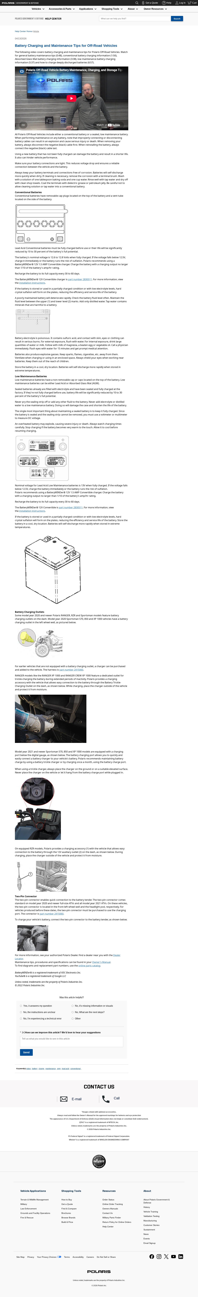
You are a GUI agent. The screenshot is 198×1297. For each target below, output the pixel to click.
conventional (75, 1069)
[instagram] (159, 1258)
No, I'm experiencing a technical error (42, 1018)
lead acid (65, 1069)
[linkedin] (180, 1258)
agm (59, 1069)
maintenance (51, 1069)
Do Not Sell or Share (106, 1257)
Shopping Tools (110, 9)
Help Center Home (23, 31)
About (131, 9)
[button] (79, 1099)
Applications (86, 9)
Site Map (20, 1257)
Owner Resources (154, 9)
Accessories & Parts (60, 9)
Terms (67, 1257)
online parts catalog (89, 965)
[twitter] (166, 1258)
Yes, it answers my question (37, 1006)
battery (34, 1069)
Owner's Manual (101, 962)
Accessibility (78, 1257)
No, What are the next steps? (90, 1012)
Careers (90, 1257)
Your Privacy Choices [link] (46, 1257)
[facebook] (151, 1258)
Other (78, 1018)
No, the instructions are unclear (39, 1012)
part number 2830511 (80, 279)
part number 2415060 (71, 669)
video (28, 1069)
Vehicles (36, 9)
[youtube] (173, 1258)
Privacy (30, 1257)
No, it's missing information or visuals (94, 1006)
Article (36, 31)
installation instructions (32, 282)
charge (41, 1069)
